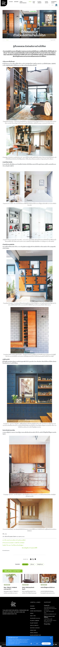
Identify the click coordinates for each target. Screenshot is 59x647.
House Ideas (7, 584)
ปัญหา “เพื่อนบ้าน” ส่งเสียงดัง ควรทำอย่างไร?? (10, 588)
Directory (33, 630)
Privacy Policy (47, 624)
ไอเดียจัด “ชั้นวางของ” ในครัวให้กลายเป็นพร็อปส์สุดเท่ (13, 545)
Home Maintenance (23, 2)
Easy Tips (34, 2)
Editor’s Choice (35, 628)
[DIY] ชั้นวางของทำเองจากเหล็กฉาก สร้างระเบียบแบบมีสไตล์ (14, 540)
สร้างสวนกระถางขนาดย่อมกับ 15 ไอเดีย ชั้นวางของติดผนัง (13, 542)
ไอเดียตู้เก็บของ (40, 564)
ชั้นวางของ (25, 564)
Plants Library (39, 2)
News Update (34, 632)
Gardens (16, 1)
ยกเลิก (37, 643)
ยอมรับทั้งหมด (46, 643)
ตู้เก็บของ (32, 564)
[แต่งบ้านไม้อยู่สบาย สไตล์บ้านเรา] (47, 578)
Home (4, 39)
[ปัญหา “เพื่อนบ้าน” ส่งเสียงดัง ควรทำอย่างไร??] (11, 578)
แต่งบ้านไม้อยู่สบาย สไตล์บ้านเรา (48, 587)
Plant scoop (46, 2)
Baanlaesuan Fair (35, 635)
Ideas (30, 1)
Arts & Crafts (34, 625)
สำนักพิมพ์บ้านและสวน (54, 2)
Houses (11, 1)
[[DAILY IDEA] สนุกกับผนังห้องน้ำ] (29, 578)
